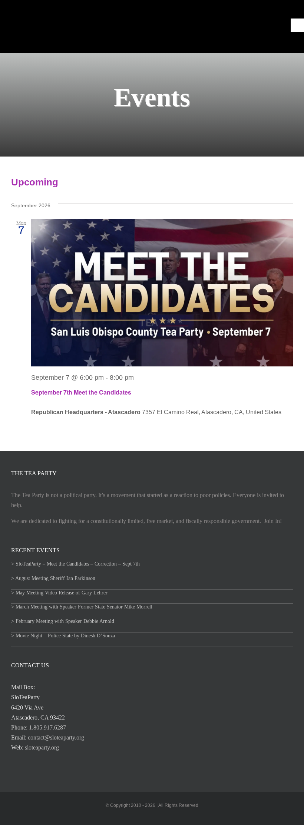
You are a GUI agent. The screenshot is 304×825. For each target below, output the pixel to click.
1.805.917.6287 (47, 727)
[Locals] (158, 816)
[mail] (146, 816)
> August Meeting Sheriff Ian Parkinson (53, 578)
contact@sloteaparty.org (56, 737)
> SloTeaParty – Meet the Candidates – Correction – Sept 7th (75, 564)
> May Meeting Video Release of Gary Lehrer (59, 593)
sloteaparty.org (42, 747)
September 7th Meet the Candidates (81, 392)
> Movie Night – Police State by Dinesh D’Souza (63, 635)
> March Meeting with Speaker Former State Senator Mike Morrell (81, 607)
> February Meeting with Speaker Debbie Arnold (62, 621)
